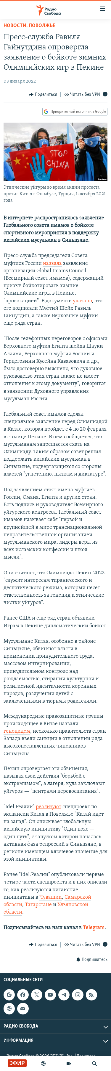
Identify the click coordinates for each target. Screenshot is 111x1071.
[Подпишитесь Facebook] (22, 994)
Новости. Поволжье (29, 26)
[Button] (43, 94)
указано (82, 301)
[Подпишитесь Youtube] (50, 994)
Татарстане (38, 905)
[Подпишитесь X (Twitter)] (36, 994)
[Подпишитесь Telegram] (64, 994)
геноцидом (17, 731)
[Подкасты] (9, 1008)
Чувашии (50, 897)
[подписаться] (22, 1008)
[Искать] (94, 1063)
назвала (52, 263)
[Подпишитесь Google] (9, 994)
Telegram (93, 928)
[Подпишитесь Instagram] (77, 994)
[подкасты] (43, 1063)
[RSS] (91, 994)
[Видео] (69, 1063)
